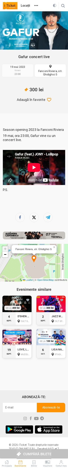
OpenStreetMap (45, 279)
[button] (34, 259)
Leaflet (29, 279)
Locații (25, 5)
